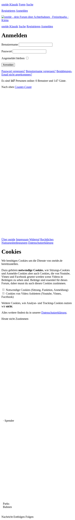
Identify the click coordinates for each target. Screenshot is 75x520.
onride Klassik (9, 4)
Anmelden (22, 10)
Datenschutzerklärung (40, 242)
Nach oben (7, 86)
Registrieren (8, 10)
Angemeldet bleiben (13, 58)
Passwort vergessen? (13, 71)
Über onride (8, 239)
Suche (29, 4)
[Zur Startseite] (37, 20)
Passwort (6, 51)
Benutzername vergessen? (41, 71)
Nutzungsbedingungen (14, 242)
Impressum (22, 239)
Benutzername (9, 44)
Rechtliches (47, 239)
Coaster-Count (23, 86)
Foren (22, 4)
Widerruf (34, 239)
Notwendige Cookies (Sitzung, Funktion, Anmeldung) (37, 289)
